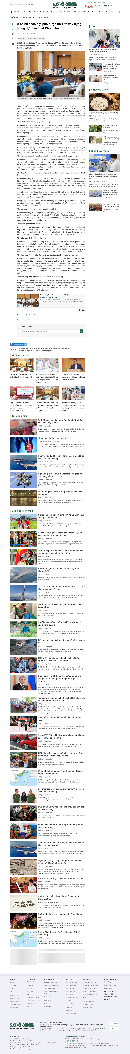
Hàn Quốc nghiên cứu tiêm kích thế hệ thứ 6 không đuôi (59, 569)
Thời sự (20, 12)
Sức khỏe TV (38, 12)
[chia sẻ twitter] (12, 29)
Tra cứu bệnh (28, 12)
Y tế (15, 12)
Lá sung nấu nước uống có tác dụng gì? (111, 126)
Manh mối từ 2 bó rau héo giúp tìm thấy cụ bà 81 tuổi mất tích (61, 605)
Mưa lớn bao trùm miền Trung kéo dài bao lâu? (60, 950)
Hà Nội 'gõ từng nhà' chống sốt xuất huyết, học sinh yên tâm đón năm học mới (60, 534)
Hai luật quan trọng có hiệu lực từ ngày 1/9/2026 (61, 878)
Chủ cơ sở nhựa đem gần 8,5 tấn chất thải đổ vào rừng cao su (61, 1040)
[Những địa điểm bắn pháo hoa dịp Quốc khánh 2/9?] (23, 921)
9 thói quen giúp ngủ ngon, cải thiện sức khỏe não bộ (111, 138)
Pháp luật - (42, 1045)
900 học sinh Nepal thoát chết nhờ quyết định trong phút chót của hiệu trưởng (60, 754)
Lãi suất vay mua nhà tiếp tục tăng (54, 968)
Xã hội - (41, 426)
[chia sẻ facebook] (12, 24)
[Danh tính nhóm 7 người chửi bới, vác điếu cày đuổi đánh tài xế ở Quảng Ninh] (23, 1028)
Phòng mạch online (98, 12)
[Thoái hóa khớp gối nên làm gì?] (23, 445)
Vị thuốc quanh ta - (95, 116)
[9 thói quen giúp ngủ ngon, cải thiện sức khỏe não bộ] (95, 139)
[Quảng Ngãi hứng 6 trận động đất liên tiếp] (23, 1010)
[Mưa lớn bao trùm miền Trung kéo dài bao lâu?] (23, 957)
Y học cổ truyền (61, 12)
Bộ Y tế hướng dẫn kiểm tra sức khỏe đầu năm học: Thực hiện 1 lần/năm (111, 66)
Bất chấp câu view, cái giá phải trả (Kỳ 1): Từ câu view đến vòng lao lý (61, 790)
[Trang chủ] (11, 12)
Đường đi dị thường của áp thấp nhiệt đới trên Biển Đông (59, 933)
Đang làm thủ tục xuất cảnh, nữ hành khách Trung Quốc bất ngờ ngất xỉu (103, 50)
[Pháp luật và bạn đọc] (98, 6)
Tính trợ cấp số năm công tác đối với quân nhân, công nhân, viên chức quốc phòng (60, 552)
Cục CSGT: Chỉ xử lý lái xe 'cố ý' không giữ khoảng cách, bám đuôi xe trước (61, 736)
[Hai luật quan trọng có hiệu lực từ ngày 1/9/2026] (23, 885)
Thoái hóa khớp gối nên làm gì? (53, 438)
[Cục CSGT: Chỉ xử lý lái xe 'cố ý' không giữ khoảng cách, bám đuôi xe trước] (23, 742)
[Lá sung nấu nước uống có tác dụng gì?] (95, 128)
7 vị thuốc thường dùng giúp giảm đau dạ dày (103, 113)
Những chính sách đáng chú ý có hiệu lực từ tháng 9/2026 (59, 897)
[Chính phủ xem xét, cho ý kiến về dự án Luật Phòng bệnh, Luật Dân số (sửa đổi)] (73, 365)
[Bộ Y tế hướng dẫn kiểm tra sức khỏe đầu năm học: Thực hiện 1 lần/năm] (95, 67)
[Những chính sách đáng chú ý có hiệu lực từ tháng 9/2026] (23, 903)
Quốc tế (39, 17)
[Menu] (115, 12)
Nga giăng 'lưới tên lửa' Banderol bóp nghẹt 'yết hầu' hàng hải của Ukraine (60, 475)
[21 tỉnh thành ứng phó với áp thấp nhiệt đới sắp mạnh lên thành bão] (23, 778)
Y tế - (91, 54)
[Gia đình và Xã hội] (89, 6)
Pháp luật (32, 17)
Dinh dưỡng (78, 12)
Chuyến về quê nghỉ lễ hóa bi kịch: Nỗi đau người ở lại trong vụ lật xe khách (59, 659)
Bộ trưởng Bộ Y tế (25, 348)
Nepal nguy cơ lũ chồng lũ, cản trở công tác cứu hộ (61, 641)
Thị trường (109, 12)
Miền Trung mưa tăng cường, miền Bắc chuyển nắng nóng (60, 493)
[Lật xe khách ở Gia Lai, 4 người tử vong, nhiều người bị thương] (23, 831)
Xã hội (25, 17)
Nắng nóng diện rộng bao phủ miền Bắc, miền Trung (59, 718)
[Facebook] (91, 2)
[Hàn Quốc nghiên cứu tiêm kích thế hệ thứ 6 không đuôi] (23, 575)
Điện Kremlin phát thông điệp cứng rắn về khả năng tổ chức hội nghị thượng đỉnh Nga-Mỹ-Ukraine (59, 678)
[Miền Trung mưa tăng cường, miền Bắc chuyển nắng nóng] (23, 498)
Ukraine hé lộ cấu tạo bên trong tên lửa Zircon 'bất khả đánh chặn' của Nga (61, 587)
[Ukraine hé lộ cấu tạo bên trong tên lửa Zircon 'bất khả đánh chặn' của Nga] (23, 593)
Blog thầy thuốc (100, 151)
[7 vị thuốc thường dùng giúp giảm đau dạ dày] (104, 102)
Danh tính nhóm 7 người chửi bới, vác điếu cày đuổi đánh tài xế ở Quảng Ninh (61, 1022)
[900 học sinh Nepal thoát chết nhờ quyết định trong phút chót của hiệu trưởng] (23, 760)
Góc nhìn (46, 17)
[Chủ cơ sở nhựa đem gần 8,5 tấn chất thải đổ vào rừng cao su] (23, 1046)
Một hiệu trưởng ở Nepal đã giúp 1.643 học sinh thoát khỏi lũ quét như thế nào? (60, 861)
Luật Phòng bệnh (46, 351)
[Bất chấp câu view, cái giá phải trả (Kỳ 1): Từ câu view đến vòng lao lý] (23, 795)
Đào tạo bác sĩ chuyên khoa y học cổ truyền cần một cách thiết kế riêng (110, 193)
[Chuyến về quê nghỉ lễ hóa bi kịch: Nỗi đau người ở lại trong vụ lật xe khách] (23, 665)
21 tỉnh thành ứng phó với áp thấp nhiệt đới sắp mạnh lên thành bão (60, 772)
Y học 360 (46, 12)
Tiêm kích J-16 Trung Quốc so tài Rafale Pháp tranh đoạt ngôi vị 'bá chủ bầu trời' (59, 987)
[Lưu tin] (12, 39)
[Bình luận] (12, 45)
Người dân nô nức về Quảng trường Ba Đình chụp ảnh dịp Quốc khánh (61, 516)
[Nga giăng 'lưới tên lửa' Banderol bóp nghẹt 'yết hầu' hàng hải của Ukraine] (23, 480)
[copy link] (12, 33)
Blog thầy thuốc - (94, 181)
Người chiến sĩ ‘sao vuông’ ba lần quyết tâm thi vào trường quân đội (60, 623)
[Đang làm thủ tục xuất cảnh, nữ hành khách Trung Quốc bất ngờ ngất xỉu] (104, 38)
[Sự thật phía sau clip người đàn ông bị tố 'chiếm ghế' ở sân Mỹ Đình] (23, 427)
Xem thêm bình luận (23, 320)
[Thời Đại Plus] (108, 6)
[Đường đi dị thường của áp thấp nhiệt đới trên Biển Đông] (23, 939)
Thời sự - (41, 538)
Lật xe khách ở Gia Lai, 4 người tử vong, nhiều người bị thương (60, 826)
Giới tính (70, 12)
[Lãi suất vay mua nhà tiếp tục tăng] (23, 974)
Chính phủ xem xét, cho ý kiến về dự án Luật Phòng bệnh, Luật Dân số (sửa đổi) (73, 377)
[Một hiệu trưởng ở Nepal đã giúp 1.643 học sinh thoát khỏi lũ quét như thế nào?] (23, 867)
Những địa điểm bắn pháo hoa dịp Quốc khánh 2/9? (60, 915)
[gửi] (81, 331)
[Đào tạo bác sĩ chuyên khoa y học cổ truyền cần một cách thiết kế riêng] (95, 193)
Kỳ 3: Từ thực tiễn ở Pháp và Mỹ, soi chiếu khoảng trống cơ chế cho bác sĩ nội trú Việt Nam (103, 176)
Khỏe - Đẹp (87, 12)
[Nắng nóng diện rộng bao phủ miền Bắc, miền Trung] (23, 724)
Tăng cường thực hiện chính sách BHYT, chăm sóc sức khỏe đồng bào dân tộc (61, 699)
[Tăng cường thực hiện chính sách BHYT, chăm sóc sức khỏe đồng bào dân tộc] (23, 705)
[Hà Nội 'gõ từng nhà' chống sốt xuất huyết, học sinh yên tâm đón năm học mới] (23, 539)
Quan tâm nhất (22, 315)
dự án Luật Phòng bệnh (61, 348)
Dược (52, 12)
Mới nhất (32, 315)
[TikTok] (88, 2)
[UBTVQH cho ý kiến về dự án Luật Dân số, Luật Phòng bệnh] (22, 365)
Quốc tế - (41, 462)
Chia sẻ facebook (18, 344)
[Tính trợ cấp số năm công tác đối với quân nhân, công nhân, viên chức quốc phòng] (23, 557)
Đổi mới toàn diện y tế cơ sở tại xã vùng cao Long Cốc (110, 78)
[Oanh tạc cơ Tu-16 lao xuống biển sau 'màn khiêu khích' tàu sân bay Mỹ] (23, 462)
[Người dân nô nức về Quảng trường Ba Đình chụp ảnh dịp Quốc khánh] (23, 521)
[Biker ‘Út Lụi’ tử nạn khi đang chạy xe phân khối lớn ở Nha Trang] (23, 813)
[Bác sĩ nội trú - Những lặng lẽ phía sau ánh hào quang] (95, 207)
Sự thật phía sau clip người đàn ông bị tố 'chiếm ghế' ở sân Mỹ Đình (60, 421)
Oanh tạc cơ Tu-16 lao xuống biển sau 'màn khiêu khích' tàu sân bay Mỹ (61, 457)
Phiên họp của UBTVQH (42, 348)
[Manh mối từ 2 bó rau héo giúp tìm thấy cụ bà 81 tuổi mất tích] (23, 611)
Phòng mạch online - (45, 441)
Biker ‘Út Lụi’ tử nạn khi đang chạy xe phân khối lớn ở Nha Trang (61, 808)
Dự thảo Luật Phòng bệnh (29, 351)
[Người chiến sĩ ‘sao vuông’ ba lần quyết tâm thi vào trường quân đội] (23, 629)
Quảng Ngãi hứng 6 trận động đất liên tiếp (58, 1003)
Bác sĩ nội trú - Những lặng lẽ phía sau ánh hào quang (111, 205)
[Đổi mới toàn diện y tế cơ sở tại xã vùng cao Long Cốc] (95, 78)
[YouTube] (95, 2)
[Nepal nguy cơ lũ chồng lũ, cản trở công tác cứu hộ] (23, 647)
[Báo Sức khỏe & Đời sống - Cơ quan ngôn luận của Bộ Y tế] (65, 5)
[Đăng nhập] (108, 3)
